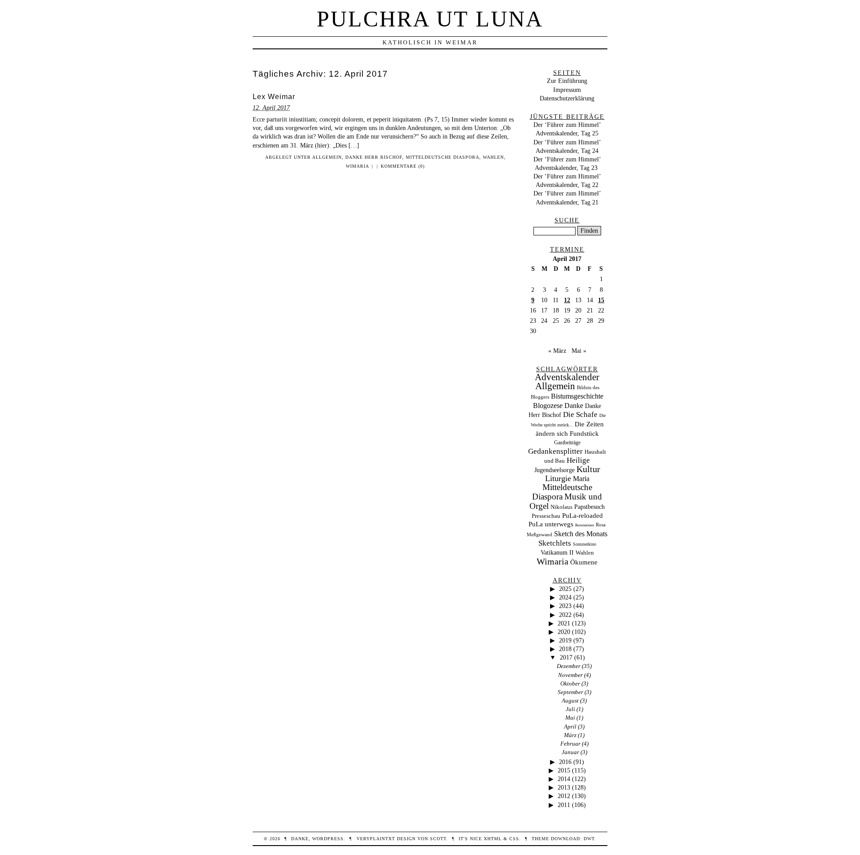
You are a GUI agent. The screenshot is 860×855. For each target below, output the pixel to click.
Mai (570, 717)
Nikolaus (561, 507)
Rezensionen (584, 525)
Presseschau (546, 515)
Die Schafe (580, 414)
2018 (565, 648)
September (570, 692)
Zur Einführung (567, 80)
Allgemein (327, 157)
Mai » (579, 350)
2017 (566, 657)
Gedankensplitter (555, 451)
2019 (565, 640)
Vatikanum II (557, 552)
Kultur (588, 469)
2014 (564, 778)
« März (557, 350)
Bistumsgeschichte (577, 396)
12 (567, 300)
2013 (564, 787)
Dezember (568, 666)
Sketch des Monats (580, 534)
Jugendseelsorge (554, 470)
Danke (573, 405)
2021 (564, 623)
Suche (567, 220)
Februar (570, 743)
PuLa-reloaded (582, 515)
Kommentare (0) (403, 166)
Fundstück (584, 433)
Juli (570, 709)
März (570, 735)
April (570, 726)
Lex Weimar (274, 96)
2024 (565, 597)
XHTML (493, 838)
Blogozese (548, 405)
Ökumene (584, 562)
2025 (565, 588)
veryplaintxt (376, 838)
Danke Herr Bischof (373, 157)
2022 (565, 614)
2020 (564, 631)
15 (601, 300)
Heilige (578, 460)
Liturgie (558, 478)
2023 (565, 605)
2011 (564, 804)
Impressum (567, 89)
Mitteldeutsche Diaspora (442, 157)
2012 (564, 795)
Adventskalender (567, 377)
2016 (565, 761)
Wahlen (493, 157)
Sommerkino (584, 544)
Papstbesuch (589, 506)
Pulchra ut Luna (430, 18)
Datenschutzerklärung (567, 98)
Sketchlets (554, 543)
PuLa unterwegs (551, 524)
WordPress (328, 838)
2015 (564, 770)
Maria (581, 478)
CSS (514, 838)
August (570, 700)
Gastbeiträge (567, 443)
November (570, 675)
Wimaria (357, 166)
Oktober (570, 683)
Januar (570, 752)
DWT (589, 838)
